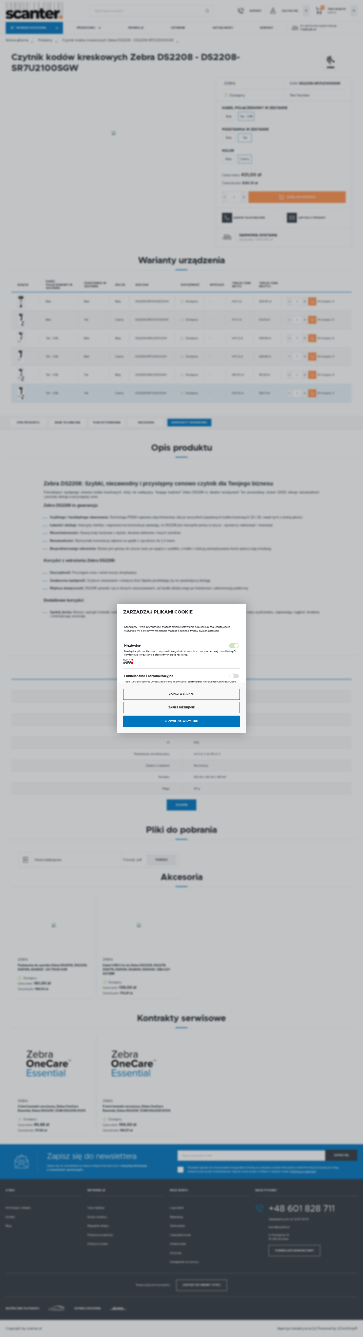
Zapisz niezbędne (181, 707)
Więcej (128, 661)
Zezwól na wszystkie (182, 721)
